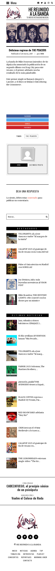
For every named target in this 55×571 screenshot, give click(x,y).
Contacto (27, 560)
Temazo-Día (15, 554)
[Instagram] (48, 3)
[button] (46, 217)
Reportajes (26, 557)
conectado (32, 198)
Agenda (34, 551)
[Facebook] (38, 3)
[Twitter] (41, 3)
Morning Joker (40, 557)
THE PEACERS (31, 136)
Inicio (14, 551)
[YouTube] (45, 3)
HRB (42, 54)
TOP (41, 551)
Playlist (40, 554)
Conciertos (13, 557)
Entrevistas (28, 554)
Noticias (24, 551)
